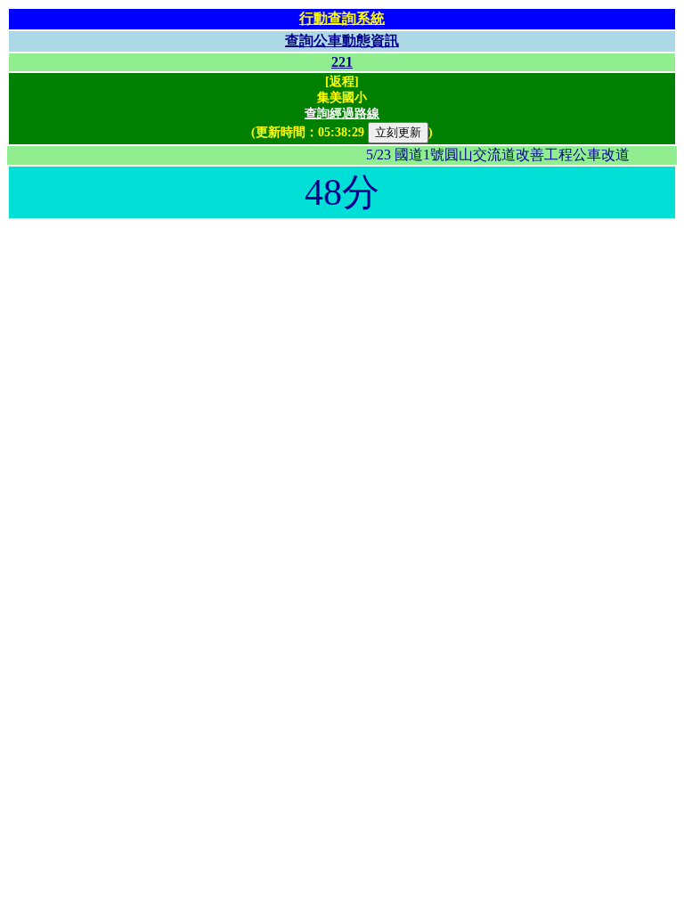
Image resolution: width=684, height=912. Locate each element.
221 (342, 61)
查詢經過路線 (342, 113)
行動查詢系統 (342, 18)
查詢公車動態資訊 (342, 40)
